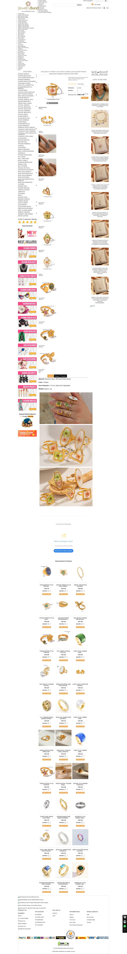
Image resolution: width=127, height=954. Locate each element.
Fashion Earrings (42, 5)
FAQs (88, 914)
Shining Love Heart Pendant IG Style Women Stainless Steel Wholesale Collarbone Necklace (100, 299)
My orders (38, 914)
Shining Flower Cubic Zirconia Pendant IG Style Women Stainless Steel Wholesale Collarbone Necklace (100, 186)
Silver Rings (20, 34)
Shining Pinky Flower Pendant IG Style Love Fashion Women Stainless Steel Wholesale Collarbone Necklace (100, 159)
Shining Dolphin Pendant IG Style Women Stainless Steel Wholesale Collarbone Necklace (100, 214)
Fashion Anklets (21, 18)
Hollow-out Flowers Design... (47, 685)
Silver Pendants (21, 37)
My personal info (40, 922)
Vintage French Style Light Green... (63, 585)
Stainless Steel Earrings (23, 26)
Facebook (54, 913)
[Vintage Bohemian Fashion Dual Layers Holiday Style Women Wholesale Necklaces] (100, 119)
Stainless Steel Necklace (23, 25)
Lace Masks (21, 44)
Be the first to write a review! (63, 551)
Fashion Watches (22, 39)
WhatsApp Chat (21, 921)
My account (39, 911)
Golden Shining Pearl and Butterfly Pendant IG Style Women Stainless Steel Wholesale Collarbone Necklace (100, 271)
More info (50, 376)
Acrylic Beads (23, 203)
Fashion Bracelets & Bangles (44, 12)
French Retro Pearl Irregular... (47, 751)
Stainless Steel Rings (22, 29)
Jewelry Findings (24, 212)
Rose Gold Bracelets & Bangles (26, 179)
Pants (19, 69)
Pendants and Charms (25, 214)
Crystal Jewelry (24, 105)
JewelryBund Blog (91, 919)
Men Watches (21, 41)
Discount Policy (90, 917)
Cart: (95, 4)
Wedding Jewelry (24, 199)
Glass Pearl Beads (24, 206)
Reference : (71, 88)
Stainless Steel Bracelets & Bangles (26, 28)
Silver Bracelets (21, 35)
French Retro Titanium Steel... (63, 784)
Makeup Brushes (22, 46)
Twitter (53, 915)
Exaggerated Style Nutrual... (46, 585)
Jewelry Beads (23, 201)
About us (72, 914)
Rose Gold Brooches (25, 182)
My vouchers (39, 925)
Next (40, 372)
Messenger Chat (22, 926)
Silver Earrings (21, 33)
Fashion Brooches (22, 21)
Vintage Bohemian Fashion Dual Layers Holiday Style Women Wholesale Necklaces (100, 132)
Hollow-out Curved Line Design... (80, 618)
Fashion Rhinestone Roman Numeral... (63, 817)
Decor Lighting (23, 216)
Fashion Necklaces (42, 2)
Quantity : (70, 90)
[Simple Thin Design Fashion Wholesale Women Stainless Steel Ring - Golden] (80, 573)
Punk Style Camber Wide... (80, 652)
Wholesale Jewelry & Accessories (65, 948)
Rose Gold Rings (23, 177)
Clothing (20, 61)
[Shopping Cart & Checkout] (125, 917)
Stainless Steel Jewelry (23, 24)
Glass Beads (22, 204)
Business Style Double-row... (80, 817)
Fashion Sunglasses (22, 50)
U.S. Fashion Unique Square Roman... (46, 718)
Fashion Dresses (22, 64)
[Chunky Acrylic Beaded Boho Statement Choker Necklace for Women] (100, 92)
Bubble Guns (21, 56)
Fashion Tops (21, 63)
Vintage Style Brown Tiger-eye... (80, 784)
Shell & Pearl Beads (25, 210)
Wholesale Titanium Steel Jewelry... (63, 751)
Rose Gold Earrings (25, 175)
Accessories (21, 38)
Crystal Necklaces (24, 109)
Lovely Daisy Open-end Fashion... (80, 685)
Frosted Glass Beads (25, 208)
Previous (41, 108)
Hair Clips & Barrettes (43, 11)
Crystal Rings (23, 114)
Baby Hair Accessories (23, 17)
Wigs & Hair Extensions (23, 47)
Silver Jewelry (21, 30)
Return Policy (73, 922)
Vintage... (41, 131)
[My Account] (125, 921)
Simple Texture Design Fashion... (80, 850)
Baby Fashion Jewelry (23, 16)
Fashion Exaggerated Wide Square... (46, 883)
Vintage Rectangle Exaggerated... (63, 883)
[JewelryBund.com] (28, 10)
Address (20, 915)
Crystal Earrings (24, 110)
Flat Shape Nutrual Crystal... (63, 652)
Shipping (57, 376)
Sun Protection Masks (23, 60)
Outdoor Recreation (22, 55)
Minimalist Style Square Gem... (80, 883)
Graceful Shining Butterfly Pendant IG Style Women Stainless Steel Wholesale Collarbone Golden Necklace (100, 242)
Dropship (89, 922)
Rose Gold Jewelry (24, 171)
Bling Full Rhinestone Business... (63, 718)
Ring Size (63, 376)
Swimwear (20, 48)
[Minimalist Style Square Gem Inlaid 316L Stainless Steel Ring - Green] (80, 871)
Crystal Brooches (24, 107)
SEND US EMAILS (22, 923)
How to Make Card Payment (76, 925)
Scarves (20, 43)
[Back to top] (125, 930)
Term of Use (72, 919)
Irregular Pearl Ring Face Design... (63, 685)
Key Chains (20, 51)
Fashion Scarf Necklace (23, 15)
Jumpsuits (20, 67)
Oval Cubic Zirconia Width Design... (46, 850)
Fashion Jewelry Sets (23, 20)
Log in (107, 7)
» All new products (99, 302)
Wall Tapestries (21, 52)
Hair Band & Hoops (42, 9)
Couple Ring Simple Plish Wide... (46, 817)
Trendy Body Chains (22, 22)
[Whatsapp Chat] (125, 926)
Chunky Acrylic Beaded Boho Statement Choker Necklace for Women (100, 105)
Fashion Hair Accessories (27, 81)
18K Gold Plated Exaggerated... (63, 618)
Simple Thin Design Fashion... (80, 585)
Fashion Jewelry (42, 0)
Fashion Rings (21, 13)
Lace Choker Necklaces (26, 77)
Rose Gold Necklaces (25, 173)
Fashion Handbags (22, 42)
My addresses (39, 919)
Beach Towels (21, 54)
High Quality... (42, 155)
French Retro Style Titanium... (47, 652)
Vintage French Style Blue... (46, 618)
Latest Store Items (100, 79)
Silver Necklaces (22, 31)
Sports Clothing (21, 65)
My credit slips (39, 917)
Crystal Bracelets (24, 112)
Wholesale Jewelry (96, 7)
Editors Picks (22, 197)
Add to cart (46, 594)
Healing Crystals (21, 59)
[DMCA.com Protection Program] (63, 945)
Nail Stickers (21, 58)
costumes (20, 68)
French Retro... (42, 298)
